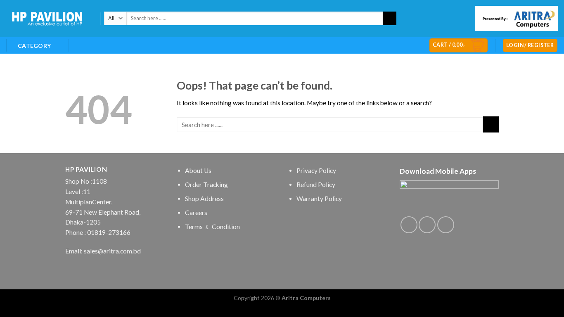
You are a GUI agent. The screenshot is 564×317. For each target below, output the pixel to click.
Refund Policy (315, 184)
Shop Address (204, 198)
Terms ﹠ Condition (212, 226)
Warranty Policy (319, 198)
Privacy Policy (316, 170)
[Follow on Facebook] (408, 224)
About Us (198, 170)
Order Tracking (206, 184)
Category (34, 45)
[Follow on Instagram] (427, 224)
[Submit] (389, 18)
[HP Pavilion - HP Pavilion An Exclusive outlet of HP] (47, 19)
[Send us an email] (445, 224)
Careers (196, 212)
